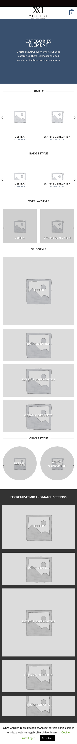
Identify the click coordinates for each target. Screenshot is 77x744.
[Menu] (5, 12)
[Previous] (2, 125)
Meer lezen (50, 732)
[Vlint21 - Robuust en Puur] (38, 13)
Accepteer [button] (47, 738)
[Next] (74, 125)
